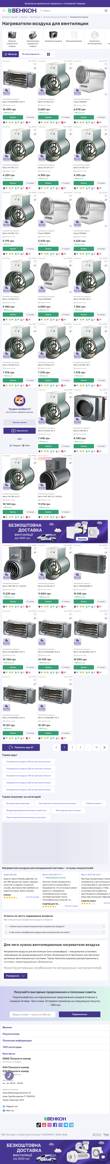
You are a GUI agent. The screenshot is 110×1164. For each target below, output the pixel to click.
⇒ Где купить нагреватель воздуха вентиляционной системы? (39, 932)
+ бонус (7, 244)
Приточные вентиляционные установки (26, 817)
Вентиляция (35, 17)
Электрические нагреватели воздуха (33, 43)
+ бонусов (43, 113)
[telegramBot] (71, 1125)
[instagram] (49, 1125)
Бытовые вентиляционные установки (57, 803)
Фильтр (12, 54)
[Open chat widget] (103, 1157)
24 (29, 122)
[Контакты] (106, 10)
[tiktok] (39, 1125)
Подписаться (79, 1014)
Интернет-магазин (10, 17)
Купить (13, 117)
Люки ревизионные (74, 41)
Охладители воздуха (53, 41)
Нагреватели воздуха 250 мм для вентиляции (28, 782)
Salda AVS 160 (10, 874)
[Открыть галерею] (105, 94)
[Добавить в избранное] (35, 64)
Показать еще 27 (24, 747)
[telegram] (66, 1125)
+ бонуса (8, 113)
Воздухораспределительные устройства (26, 810)
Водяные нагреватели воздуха (12, 43)
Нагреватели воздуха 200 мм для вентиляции (28, 768)
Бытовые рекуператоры (17, 803)
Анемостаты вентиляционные (95, 42)
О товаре (30, 117)
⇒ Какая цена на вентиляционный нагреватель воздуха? (36, 926)
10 (6, 122)
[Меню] (4, 10)
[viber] (60, 1125)
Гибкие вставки (93, 803)
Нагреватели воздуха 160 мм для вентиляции (28, 789)
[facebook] (55, 1125)
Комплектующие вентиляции (55, 17)
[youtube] (44, 1125)
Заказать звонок (20, 422)
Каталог (24, 17)
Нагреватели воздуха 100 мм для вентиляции (28, 775)
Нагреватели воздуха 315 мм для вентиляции (28, 761)
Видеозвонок (22, 431)
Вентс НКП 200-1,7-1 (52, 874)
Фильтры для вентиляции (68, 810)
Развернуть (12, 975)
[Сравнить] (35, 68)
